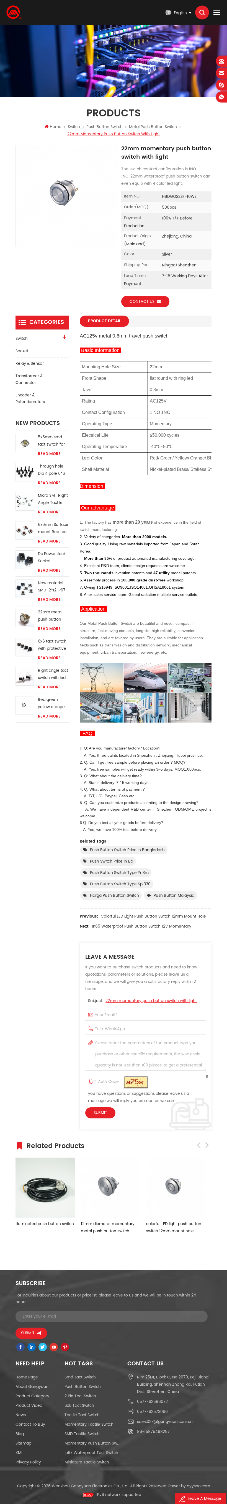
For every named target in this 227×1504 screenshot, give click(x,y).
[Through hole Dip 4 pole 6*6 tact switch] (25, 472)
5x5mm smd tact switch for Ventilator (51, 441)
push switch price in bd (111, 861)
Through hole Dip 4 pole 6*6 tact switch (51, 470)
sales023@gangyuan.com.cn (165, 1421)
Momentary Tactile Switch (89, 1424)
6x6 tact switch (79, 1405)
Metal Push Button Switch (153, 127)
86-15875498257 (153, 1431)
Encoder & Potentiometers (30, 398)
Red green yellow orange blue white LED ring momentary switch (51, 703)
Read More (49, 454)
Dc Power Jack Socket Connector (52, 558)
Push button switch (104, 127)
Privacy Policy (28, 1462)
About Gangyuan (32, 1386)
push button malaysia (174, 895)
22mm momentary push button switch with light (151, 1001)
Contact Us (142, 301)
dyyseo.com (198, 1486)
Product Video (29, 1405)
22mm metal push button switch (50, 616)
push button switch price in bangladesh (127, 850)
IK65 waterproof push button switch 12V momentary (141, 926)
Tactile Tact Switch (82, 1415)
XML (19, 1453)
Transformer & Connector (29, 379)
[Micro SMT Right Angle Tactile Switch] (25, 501)
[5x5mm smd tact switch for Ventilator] (25, 443)
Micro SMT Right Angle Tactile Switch (53, 499)
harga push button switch (114, 895)
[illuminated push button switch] (45, 1188)
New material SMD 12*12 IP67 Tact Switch (51, 587)
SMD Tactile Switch (82, 1434)
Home (55, 127)
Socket (22, 351)
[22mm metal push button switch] (25, 618)
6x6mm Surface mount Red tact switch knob (53, 528)
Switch (74, 127)
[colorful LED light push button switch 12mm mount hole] (176, 1188)
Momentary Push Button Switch (92, 1443)
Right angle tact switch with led (53, 674)
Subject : (142, 1001)
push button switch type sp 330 (120, 884)
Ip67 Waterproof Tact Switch (91, 1453)
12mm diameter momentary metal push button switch (108, 1227)
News (21, 1415)
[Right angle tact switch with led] (25, 676)
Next (207, 1145)
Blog (20, 1434)
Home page (27, 1377)
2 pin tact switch (80, 1396)
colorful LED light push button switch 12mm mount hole (153, 916)
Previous (198, 1145)
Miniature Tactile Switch (87, 1462)
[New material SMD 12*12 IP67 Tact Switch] (25, 589)
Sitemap (23, 1443)
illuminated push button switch (45, 1224)
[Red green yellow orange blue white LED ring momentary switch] (25, 705)
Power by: (189, 1486)
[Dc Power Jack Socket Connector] (25, 560)
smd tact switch (80, 1377)
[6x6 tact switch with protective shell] (25, 647)
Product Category (32, 1396)
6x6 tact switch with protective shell (52, 645)
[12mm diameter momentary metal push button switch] (111, 1188)
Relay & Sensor (30, 363)
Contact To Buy (30, 1424)
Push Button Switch (83, 1386)
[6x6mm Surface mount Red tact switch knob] (25, 530)
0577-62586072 (152, 1401)
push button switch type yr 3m (119, 873)
